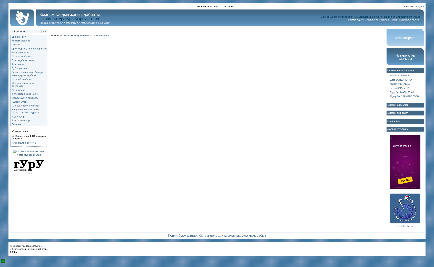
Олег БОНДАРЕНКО (401, 79)
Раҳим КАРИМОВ (399, 88)
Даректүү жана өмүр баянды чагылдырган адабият (27, 73)
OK (45, 31)
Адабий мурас (19, 101)
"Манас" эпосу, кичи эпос (26, 105)
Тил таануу (18, 64)
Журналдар (18, 116)
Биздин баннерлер (397, 112)
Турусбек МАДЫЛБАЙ (402, 92)
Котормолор (18, 90)
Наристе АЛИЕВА (399, 75)
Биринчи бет (19, 36)
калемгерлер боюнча (76, 35)
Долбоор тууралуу (397, 128)
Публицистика (19, 68)
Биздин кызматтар (397, 104)
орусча (420, 6)
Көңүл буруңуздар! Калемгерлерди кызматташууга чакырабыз (217, 235)
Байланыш (393, 121)
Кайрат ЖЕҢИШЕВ (400, 83)
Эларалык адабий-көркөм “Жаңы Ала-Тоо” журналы (26, 111)
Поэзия (16, 44)
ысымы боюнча (100, 35)
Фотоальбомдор (21, 120)
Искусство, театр (21, 52)
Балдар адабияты (22, 56)
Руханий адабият (21, 79)
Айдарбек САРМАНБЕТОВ (404, 96)
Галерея (16, 124)
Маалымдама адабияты (25, 97)
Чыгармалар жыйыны (405, 57)
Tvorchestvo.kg (405, 226)
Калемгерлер (405, 38)
